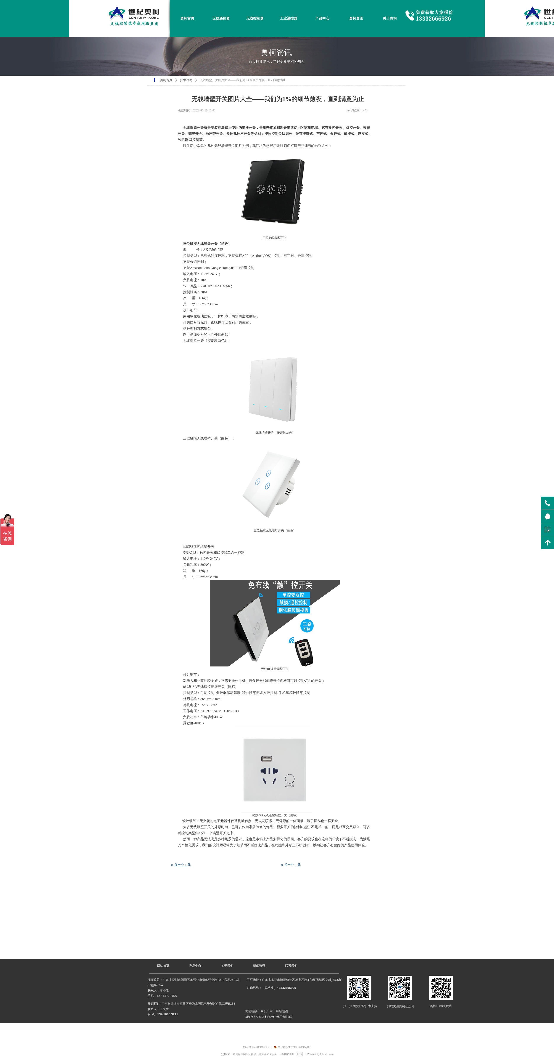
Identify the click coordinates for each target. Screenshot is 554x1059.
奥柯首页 (166, 80)
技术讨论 (186, 80)
